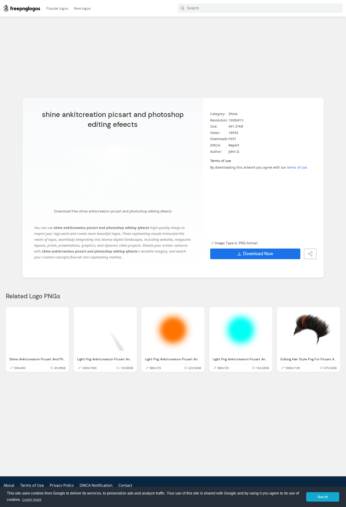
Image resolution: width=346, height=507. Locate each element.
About (9, 485)
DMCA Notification (96, 485)
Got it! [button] (323, 497)
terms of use (297, 167)
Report (234, 145)
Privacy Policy (62, 485)
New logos (82, 8)
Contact (125, 485)
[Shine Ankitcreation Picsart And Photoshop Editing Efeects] (37, 331)
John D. (234, 151)
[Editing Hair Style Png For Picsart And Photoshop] (309, 331)
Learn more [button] (31, 500)
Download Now (258, 254)
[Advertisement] (173, 60)
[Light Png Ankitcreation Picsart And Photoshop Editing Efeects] (105, 331)
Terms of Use (32, 485)
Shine (233, 114)
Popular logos (57, 8)
